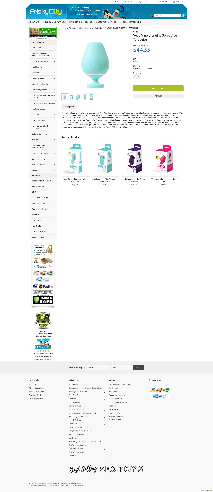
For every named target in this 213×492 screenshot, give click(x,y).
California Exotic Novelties (42, 181)
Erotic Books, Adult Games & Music (42, 96)
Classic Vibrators (85, 28)
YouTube (154, 384)
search (183, 15)
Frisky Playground (130, 22)
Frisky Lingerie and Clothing (43, 103)
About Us (33, 22)
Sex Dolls (36, 139)
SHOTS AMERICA (38, 203)
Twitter (150, 384)
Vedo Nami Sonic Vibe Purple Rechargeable (134, 180)
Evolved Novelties (39, 232)
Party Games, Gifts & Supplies (40, 127)
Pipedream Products (40, 198)
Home (64, 28)
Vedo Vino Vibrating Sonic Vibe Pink (163, 180)
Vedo (135, 32)
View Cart (163, 2)
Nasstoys (35, 215)
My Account (119, 2)
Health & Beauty (39, 109)
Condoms (35, 72)
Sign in (141, 2)
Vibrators (35, 170)
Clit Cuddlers (98, 28)
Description (69, 107)
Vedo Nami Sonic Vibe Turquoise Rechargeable (104, 180)
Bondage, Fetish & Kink (41, 61)
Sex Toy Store (48, 486)
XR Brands (36, 192)
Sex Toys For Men (39, 159)
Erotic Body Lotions (39, 89)
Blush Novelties (38, 186)
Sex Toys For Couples (40, 153)
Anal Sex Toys (38, 67)
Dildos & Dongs (38, 78)
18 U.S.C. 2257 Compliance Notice (73, 486)
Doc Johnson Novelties (41, 209)
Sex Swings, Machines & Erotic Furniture (41, 146)
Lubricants (36, 114)
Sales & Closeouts (39, 134)
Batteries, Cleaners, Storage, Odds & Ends (41, 54)
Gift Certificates (130, 2)
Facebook (163, 384)
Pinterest (159, 384)
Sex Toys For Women (40, 164)
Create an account (152, 2)
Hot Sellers (36, 48)
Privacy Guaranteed (54, 22)
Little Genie (36, 220)
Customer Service (106, 22)
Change (184, 2)
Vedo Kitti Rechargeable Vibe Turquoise (74, 180)
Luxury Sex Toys (38, 120)
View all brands (38, 237)
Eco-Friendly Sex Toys (41, 84)
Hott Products (37, 226)
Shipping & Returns (80, 22)
